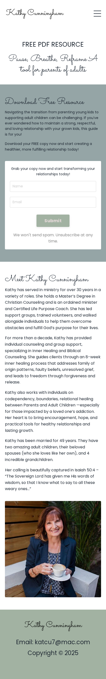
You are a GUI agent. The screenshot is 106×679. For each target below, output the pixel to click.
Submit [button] (53, 221)
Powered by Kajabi (53, 666)
